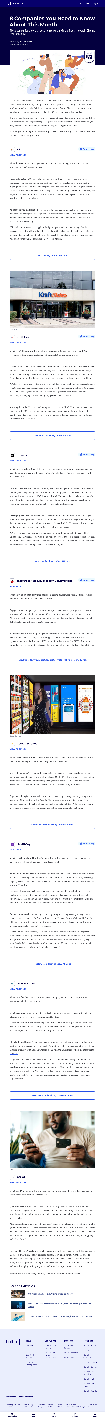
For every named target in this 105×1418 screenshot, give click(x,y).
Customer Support (68, 1346)
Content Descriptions (31, 1363)
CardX (21, 1176)
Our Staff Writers (30, 1356)
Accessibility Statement (28, 1406)
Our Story (30, 1345)
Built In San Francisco (88, 1384)
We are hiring (88, 148)
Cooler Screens (27, 743)
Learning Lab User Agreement (13, 1406)
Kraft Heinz (24, 337)
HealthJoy (23, 844)
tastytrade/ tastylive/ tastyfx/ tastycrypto (45, 580)
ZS (18, 149)
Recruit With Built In (50, 1346)
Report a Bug (70, 1357)
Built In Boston (90, 1350)
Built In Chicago (90, 1362)
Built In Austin (89, 1345)
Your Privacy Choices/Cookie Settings (75, 1406)
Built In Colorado (91, 1367)
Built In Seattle (90, 1391)
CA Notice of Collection (92, 1406)
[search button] (81, 3)
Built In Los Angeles (88, 1372)
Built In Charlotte (87, 1356)
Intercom (23, 455)
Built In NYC (88, 1379)
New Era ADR (26, 983)
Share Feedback (71, 1353)
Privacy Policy (51, 1406)
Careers (29, 1350)
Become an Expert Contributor (50, 1355)
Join (88, 3)
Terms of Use (59, 1406)
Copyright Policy (41, 1406)
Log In (96, 3)
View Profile (17, 155)
